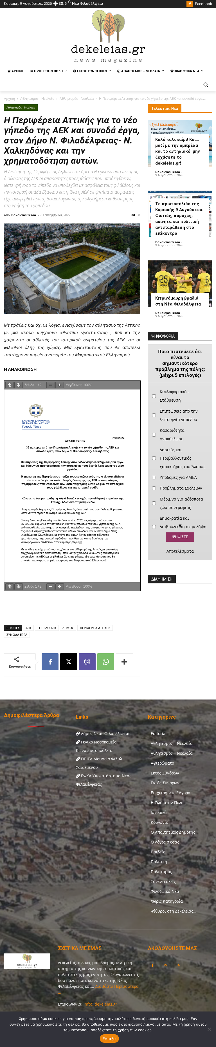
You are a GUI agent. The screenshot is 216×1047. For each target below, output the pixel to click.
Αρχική (9, 98)
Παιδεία (158, 852)
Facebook (203, 3)
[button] (205, 84)
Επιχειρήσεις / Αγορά (170, 792)
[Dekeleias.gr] (108, 36)
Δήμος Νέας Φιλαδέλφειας (105, 733)
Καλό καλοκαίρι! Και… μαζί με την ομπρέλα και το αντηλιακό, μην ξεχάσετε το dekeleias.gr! (177, 151)
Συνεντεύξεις (163, 881)
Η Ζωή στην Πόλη (167, 802)
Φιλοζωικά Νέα (165, 891)
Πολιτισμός (161, 871)
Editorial (158, 733)
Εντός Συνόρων (165, 782)
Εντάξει (109, 1038)
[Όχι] (209, 1029)
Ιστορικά (159, 812)
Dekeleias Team (23, 215)
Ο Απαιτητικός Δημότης (173, 832)
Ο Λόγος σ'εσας (165, 842)
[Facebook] (189, 4)
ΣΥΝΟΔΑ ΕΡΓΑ (16, 634)
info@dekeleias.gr (100, 1004)
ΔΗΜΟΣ (68, 628)
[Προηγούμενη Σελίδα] (9, 385)
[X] (68, 661)
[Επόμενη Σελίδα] (18, 385)
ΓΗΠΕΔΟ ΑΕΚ (46, 628)
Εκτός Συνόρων (165, 773)
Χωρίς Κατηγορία (167, 901)
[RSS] (178, 965)
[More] (124, 661)
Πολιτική (159, 861)
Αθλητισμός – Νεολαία (172, 743)
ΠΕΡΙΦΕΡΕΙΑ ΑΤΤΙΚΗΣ (95, 628)
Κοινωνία (159, 822)
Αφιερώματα (162, 763)
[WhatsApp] (105, 661)
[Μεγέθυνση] (59, 385)
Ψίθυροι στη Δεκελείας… (173, 911)
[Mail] (165, 965)
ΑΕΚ (28, 628)
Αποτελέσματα (180, 551)
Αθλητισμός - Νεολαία (37, 98)
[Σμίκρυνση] (50, 385)
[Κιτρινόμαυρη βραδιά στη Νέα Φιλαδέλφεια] (180, 283)
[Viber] (87, 661)
